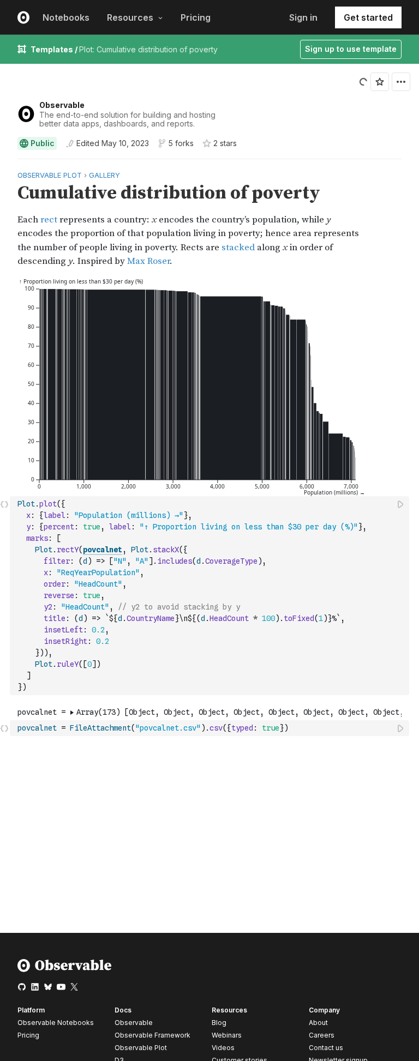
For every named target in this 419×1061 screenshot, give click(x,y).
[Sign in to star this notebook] (379, 82)
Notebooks (66, 17)
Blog (219, 1022)
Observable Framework (152, 1035)
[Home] (64, 970)
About (318, 1022)
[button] (4, 164)
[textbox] (210, 595)
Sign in (303, 17)
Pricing (196, 17)
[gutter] (5, 218)
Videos (223, 1048)
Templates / (55, 49)
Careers (321, 1035)
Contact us (326, 1048)
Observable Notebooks (55, 1022)
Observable (62, 105)
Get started (368, 17)
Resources (130, 17)
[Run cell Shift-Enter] (401, 504)
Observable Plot (141, 1048)
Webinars (227, 1035)
